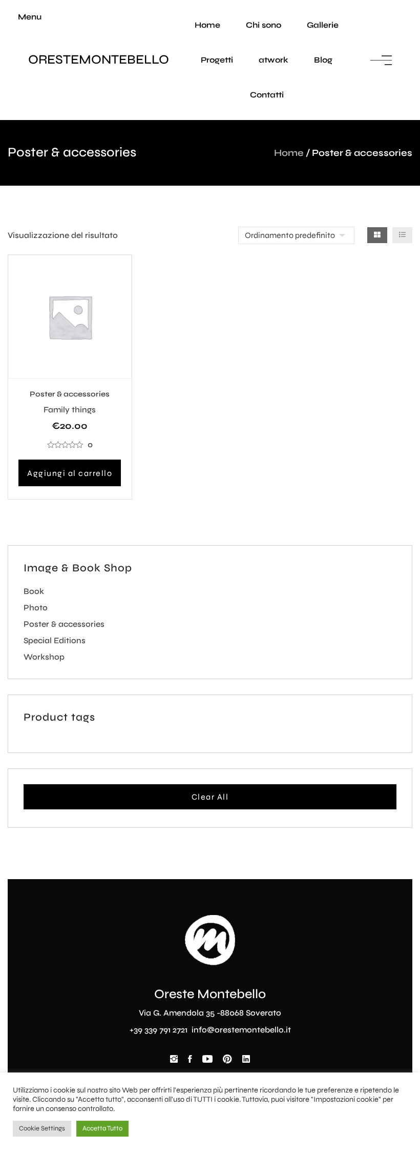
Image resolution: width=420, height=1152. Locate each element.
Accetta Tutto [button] (102, 1128)
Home (207, 25)
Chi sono (263, 25)
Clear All (210, 797)
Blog (323, 60)
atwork (273, 60)
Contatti (267, 95)
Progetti (217, 60)
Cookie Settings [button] (42, 1128)
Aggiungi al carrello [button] (69, 473)
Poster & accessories (70, 394)
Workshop (44, 657)
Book (34, 591)
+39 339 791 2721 (160, 1030)
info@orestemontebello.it (241, 1030)
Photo (36, 607)
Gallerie (323, 25)
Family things (70, 409)
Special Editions (55, 640)
